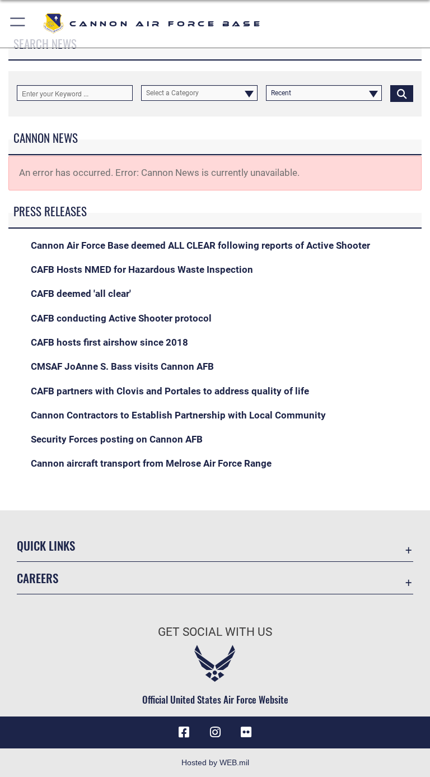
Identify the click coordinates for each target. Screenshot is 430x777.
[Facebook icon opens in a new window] (183, 732)
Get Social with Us (215, 632)
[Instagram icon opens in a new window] (215, 732)
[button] (18, 24)
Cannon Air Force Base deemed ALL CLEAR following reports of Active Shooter (200, 245)
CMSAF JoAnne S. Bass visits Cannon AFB (122, 366)
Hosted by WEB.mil (215, 762)
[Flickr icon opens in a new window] (246, 732)
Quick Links (46, 545)
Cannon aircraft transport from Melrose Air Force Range (151, 463)
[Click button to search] (401, 93)
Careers (37, 578)
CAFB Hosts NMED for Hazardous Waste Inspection (142, 269)
